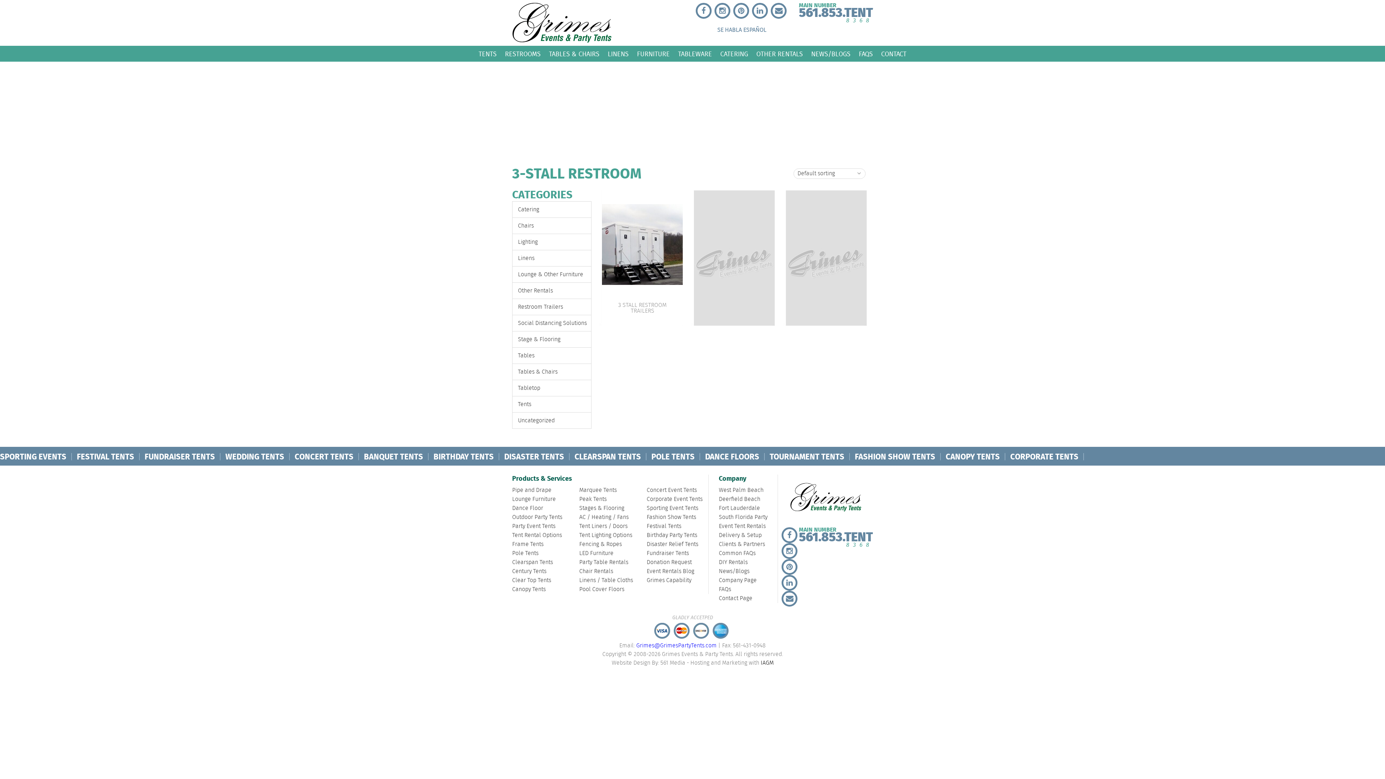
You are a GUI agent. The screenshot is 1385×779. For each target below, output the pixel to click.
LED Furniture (596, 553)
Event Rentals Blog (670, 571)
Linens (618, 54)
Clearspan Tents (532, 562)
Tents (488, 54)
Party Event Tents (533, 526)
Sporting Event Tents (672, 508)
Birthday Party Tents (672, 535)
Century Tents (529, 571)
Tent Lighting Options (605, 535)
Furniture (653, 54)
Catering (734, 54)
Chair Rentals (596, 571)
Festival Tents (664, 526)
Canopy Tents (529, 589)
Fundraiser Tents (668, 553)
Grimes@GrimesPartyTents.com (676, 645)
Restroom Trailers (540, 307)
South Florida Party (743, 517)
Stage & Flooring (539, 339)
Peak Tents (593, 499)
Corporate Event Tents (675, 499)
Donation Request (669, 562)
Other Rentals (779, 54)
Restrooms (523, 54)
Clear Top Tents (531, 580)
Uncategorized (536, 420)
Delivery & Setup (740, 535)
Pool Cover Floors (601, 589)
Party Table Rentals (603, 562)
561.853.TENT (836, 11)
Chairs (526, 225)
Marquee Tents (598, 490)
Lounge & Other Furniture (550, 274)
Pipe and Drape (531, 490)
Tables (526, 355)
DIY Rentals (733, 562)
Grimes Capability (669, 580)
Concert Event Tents (672, 490)
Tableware (695, 54)
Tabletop (529, 388)
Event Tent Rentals (742, 526)
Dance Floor (527, 508)
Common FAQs (737, 553)
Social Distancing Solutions (552, 323)
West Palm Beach (741, 490)
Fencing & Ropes (600, 544)
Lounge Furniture (534, 499)
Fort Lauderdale (739, 508)
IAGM (767, 663)
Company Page (738, 580)
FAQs (866, 54)
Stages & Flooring (601, 508)
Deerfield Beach (739, 499)
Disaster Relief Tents (672, 544)
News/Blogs (830, 54)
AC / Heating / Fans (604, 517)
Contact (893, 54)
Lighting (528, 242)
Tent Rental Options (537, 535)
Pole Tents (525, 553)
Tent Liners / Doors (603, 526)
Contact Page (735, 598)
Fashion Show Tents (671, 517)
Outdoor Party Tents (537, 517)
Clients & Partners (742, 544)
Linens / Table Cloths (606, 580)
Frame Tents (528, 544)
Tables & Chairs (574, 54)
